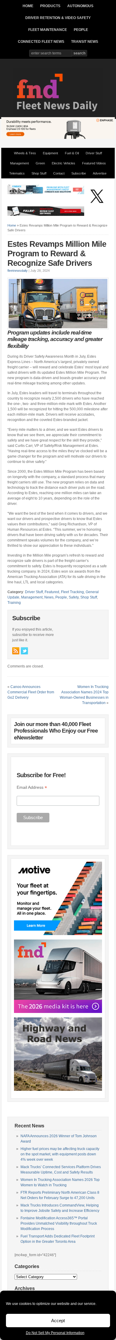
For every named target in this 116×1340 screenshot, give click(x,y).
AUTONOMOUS (80, 6)
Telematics (17, 173)
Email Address (32, 787)
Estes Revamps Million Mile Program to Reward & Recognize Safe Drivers (56, 254)
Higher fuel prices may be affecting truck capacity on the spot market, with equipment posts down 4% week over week (60, 1154)
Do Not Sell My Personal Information (55, 1333)
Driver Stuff (94, 153)
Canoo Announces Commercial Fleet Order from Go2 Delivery (30, 692)
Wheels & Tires (25, 153)
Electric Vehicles (63, 163)
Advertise (99, 173)
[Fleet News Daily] (58, 113)
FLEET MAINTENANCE (47, 30)
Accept (58, 1320)
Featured (52, 592)
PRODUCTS (50, 6)
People (61, 597)
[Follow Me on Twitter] (24, 650)
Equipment (50, 153)
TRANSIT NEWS (84, 42)
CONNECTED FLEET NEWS (41, 42)
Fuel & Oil (72, 153)
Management (19, 163)
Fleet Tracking (72, 592)
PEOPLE (81, 30)
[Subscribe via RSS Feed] (15, 650)
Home (11, 225)
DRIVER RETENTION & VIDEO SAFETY (58, 18)
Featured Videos (94, 163)
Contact (59, 173)
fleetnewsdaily (17, 270)
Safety (74, 597)
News (49, 597)
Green (40, 163)
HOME (28, 6)
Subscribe (78, 173)
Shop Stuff (39, 173)
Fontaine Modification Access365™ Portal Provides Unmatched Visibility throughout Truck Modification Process (59, 1223)
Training (14, 603)
